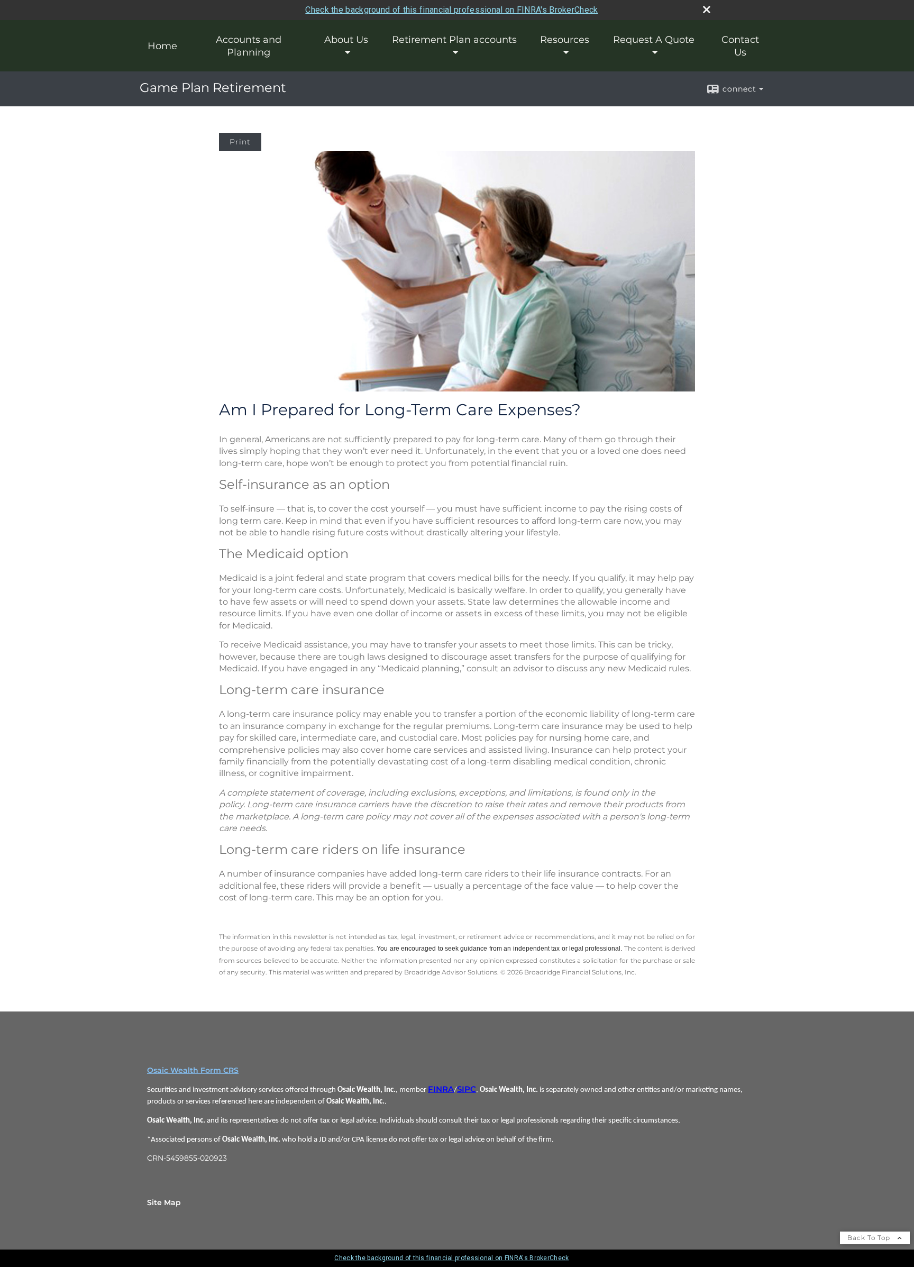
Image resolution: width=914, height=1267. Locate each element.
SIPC (466, 1089)
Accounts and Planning (248, 46)
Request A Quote (653, 39)
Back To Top (869, 1238)
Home (162, 46)
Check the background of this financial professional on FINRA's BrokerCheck (451, 10)
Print (240, 142)
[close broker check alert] (706, 9)
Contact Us (740, 46)
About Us (346, 39)
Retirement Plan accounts (454, 39)
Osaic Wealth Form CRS (193, 1070)
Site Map (164, 1202)
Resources (564, 39)
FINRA (441, 1089)
